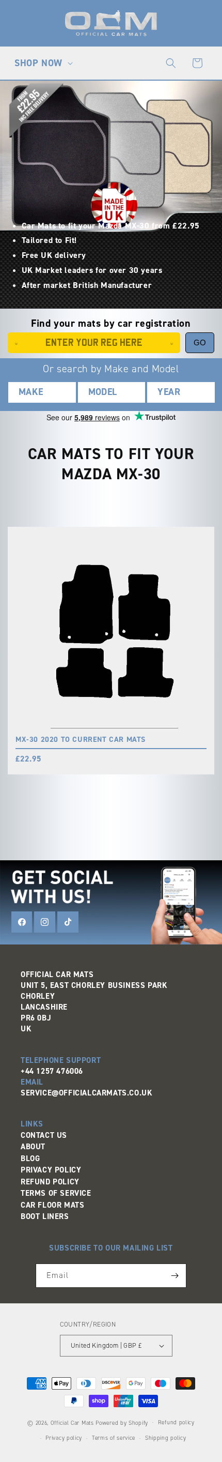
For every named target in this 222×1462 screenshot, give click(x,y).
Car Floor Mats (52, 1205)
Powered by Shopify (122, 1422)
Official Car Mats (72, 1422)
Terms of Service (56, 1193)
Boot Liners (45, 1216)
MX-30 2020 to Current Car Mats (80, 739)
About (33, 1146)
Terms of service (113, 1438)
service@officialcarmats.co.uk (86, 1093)
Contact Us (44, 1135)
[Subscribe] (174, 1275)
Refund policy (176, 1422)
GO (200, 342)
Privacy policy (63, 1438)
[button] (42, 63)
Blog (30, 1158)
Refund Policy (50, 1182)
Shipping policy (165, 1438)
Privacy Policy (51, 1170)
